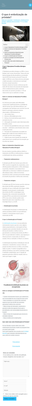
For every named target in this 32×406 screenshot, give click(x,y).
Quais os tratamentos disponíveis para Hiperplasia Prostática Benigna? (14, 53)
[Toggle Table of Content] (26, 45)
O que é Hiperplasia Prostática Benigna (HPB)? (16, 47)
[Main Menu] (30, 5)
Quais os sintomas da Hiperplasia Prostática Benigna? (15, 49)
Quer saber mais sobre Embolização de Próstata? (14, 61)
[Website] (14, 390)
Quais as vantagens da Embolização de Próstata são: (14, 58)
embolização (17, 20)
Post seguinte (16, 346)
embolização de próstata (10, 223)
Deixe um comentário (7, 20)
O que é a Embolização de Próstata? (13, 55)
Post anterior (16, 342)
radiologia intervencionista (12, 21)
